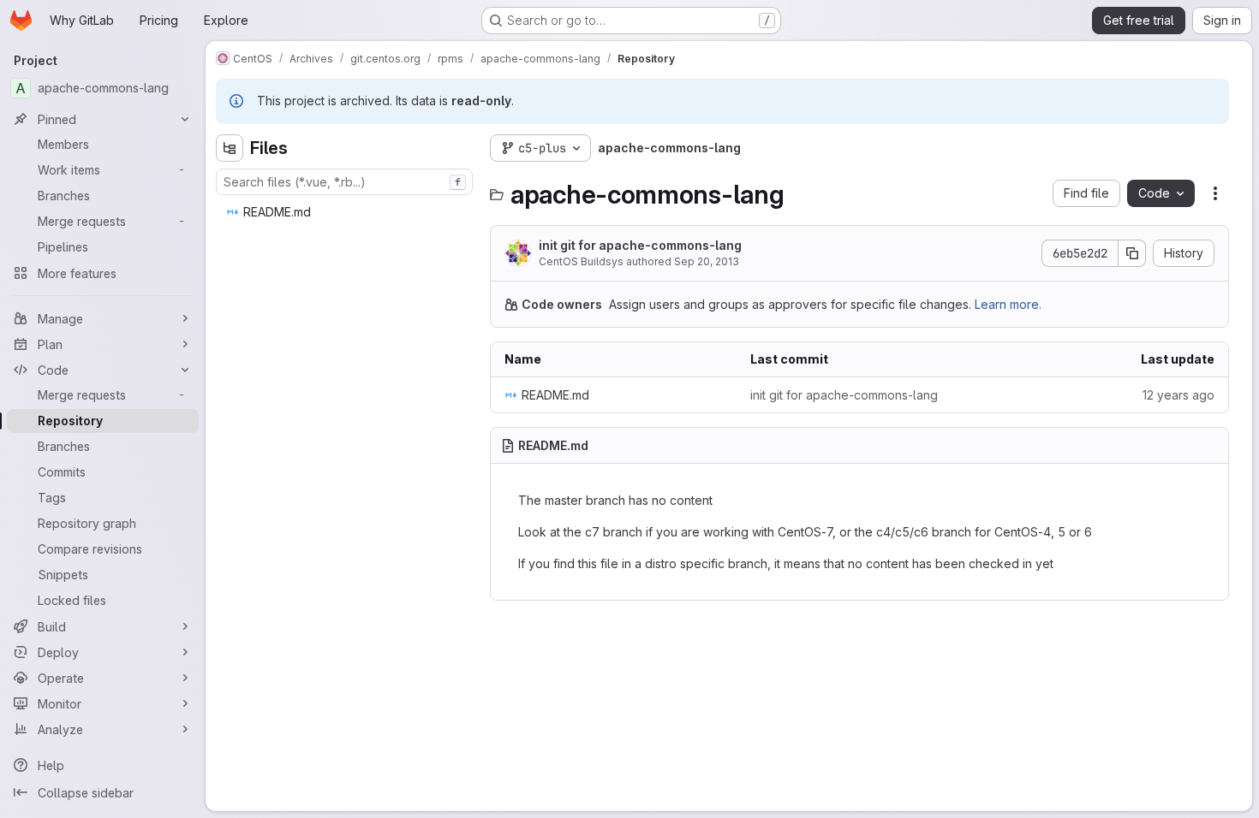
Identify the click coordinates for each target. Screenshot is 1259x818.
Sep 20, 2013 (706, 261)
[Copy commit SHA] (1132, 253)
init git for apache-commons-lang (640, 245)
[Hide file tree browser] (229, 148)
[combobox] (344, 182)
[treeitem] (346, 212)
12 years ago (1178, 395)
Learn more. (1008, 304)
